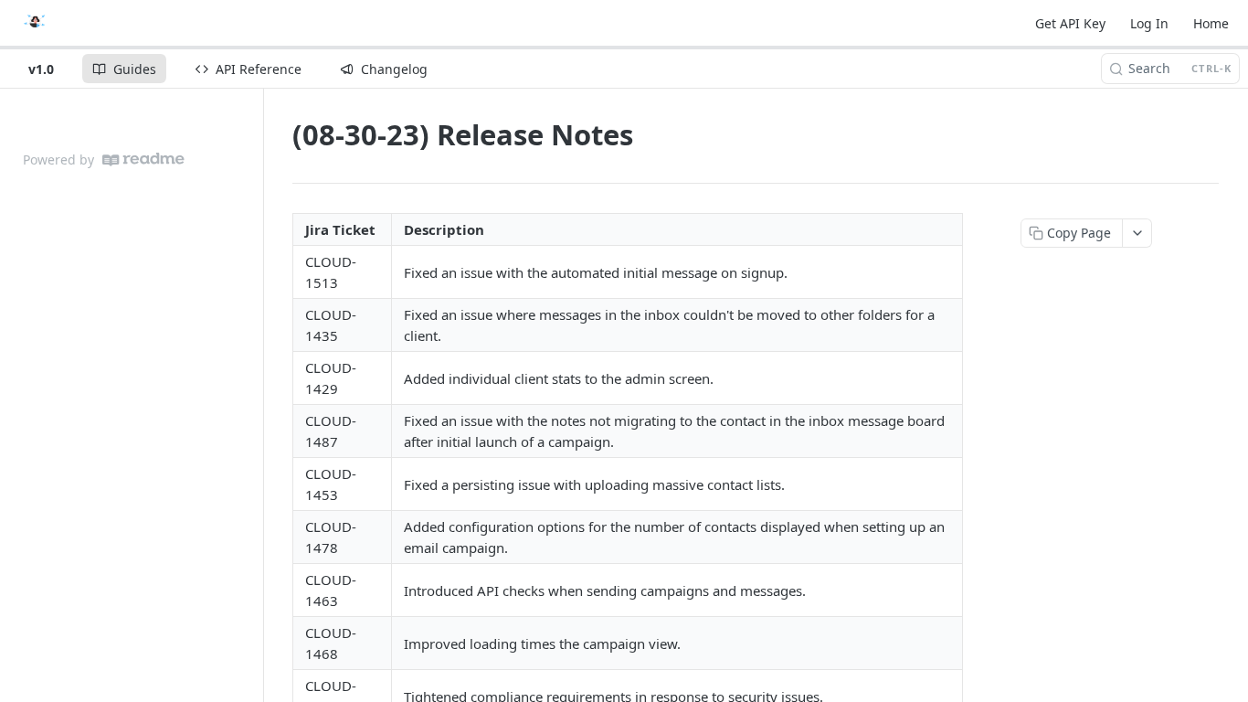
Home (1211, 23)
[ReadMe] (143, 159)
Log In (1149, 23)
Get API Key (1070, 23)
